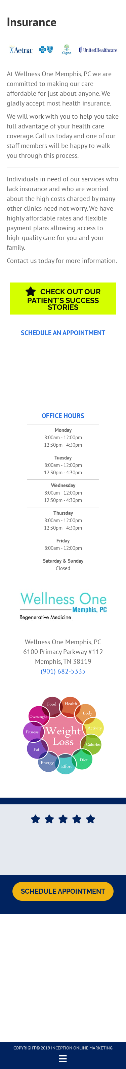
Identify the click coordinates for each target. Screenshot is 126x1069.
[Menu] (63, 1058)
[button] (63, 299)
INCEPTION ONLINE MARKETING (82, 1048)
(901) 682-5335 (63, 671)
